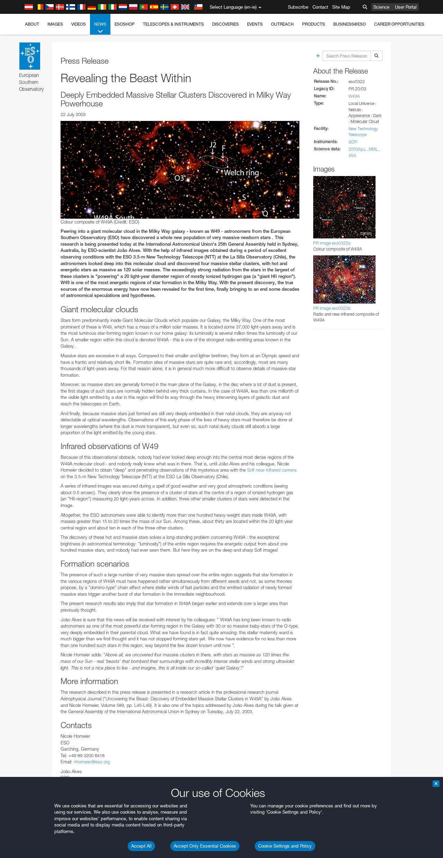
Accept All (141, 846)
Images (55, 24)
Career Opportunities (399, 24)
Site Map (341, 7)
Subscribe (298, 7)
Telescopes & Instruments (173, 24)
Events (255, 24)
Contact (320, 7)
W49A (354, 96)
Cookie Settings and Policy (285, 846)
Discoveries (225, 24)
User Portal (406, 7)
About (32, 24)
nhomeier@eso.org (92, 761)
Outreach (282, 24)
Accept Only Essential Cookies (205, 846)
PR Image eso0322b (332, 308)
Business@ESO (349, 24)
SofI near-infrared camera (272, 470)
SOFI (353, 142)
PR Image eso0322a (331, 243)
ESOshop (125, 24)
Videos (78, 24)
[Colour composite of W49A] (180, 170)
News (100, 24)
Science (381, 7)
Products (313, 24)
